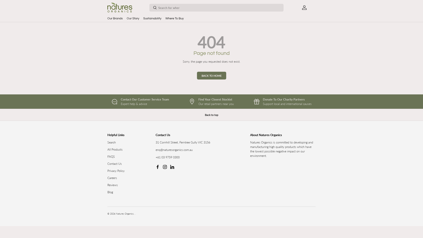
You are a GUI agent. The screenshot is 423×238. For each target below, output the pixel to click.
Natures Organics (125, 213)
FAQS (111, 156)
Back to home (212, 75)
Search (111, 142)
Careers (112, 178)
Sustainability (152, 18)
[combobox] (216, 8)
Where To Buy (174, 18)
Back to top (211, 114)
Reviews (112, 185)
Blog (110, 192)
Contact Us (114, 163)
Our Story (133, 18)
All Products (115, 149)
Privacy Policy (116, 171)
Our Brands (115, 18)
